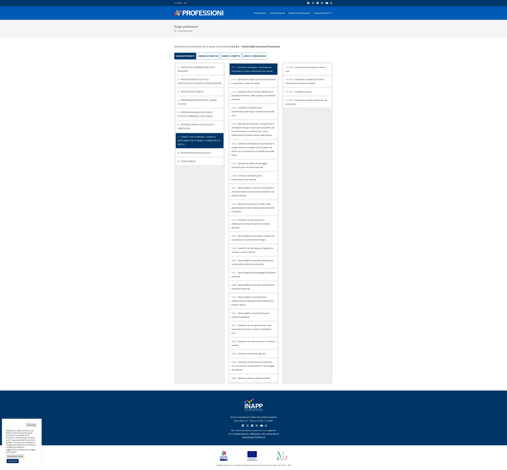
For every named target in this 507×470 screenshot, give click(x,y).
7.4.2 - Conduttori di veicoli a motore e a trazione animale (253, 343)
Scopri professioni (186, 31)
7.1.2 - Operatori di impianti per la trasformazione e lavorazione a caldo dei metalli (253, 81)
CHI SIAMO (178, 3)
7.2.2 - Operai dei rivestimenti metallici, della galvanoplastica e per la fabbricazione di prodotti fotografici (252, 207)
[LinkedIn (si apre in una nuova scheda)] (308, 3)
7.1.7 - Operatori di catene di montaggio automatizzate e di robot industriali (249, 165)
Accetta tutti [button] (12, 461)
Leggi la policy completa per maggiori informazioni (21, 450)
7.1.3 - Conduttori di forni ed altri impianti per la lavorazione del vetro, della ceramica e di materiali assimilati (253, 95)
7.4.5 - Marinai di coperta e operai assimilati (250, 378)
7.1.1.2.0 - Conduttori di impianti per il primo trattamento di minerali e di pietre (304, 81)
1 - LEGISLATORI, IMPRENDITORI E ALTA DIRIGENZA (196, 69)
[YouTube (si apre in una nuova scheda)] (326, 3)
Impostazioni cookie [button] (15, 456)
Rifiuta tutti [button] (31, 425)
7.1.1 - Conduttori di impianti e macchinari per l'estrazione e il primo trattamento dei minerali (252, 69)
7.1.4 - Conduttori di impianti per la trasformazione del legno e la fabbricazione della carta (252, 111)
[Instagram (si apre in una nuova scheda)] (321, 3)
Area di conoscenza (255, 56)
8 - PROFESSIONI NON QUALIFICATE (194, 152)
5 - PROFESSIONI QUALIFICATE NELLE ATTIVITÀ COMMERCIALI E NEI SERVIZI (195, 114)
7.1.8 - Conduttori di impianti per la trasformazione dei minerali (246, 177)
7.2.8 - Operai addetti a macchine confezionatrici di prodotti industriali (252, 286)
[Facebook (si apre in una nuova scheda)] (317, 3)
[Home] (175, 31)
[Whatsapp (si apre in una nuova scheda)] (265, 425)
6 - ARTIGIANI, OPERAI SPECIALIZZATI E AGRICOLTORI (196, 126)
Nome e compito (231, 56)
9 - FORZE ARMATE (187, 161)
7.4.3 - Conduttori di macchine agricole (248, 353)
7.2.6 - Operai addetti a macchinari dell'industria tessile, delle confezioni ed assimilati (252, 262)
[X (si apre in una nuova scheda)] (312, 3)
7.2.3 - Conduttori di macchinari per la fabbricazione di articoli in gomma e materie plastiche (250, 223)
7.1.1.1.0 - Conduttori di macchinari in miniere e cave (306, 69)
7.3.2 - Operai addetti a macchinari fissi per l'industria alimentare (250, 315)
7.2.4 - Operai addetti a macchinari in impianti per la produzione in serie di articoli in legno (253, 237)
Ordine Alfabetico (208, 56)
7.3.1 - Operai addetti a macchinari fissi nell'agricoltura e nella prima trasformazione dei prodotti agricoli (252, 300)
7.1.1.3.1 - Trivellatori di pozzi (298, 91)
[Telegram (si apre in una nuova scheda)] (331, 3)
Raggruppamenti (185, 56)
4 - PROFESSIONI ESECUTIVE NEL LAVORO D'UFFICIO (197, 102)
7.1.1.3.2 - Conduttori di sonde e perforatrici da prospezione (306, 102)
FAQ (185, 3)
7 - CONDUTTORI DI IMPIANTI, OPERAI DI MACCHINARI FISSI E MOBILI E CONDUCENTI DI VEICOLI (199, 140)
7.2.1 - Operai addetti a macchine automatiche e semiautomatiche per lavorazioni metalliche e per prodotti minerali (253, 191)
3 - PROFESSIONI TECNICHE (190, 91)
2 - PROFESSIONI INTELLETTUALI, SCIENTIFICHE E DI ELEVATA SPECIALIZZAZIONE (200, 81)
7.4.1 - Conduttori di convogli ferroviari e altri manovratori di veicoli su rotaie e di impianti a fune (251, 329)
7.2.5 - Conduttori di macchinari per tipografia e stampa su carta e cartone (252, 250)
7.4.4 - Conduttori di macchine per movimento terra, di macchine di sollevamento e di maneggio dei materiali (253, 365)
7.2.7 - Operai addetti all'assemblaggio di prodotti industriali (253, 274)
